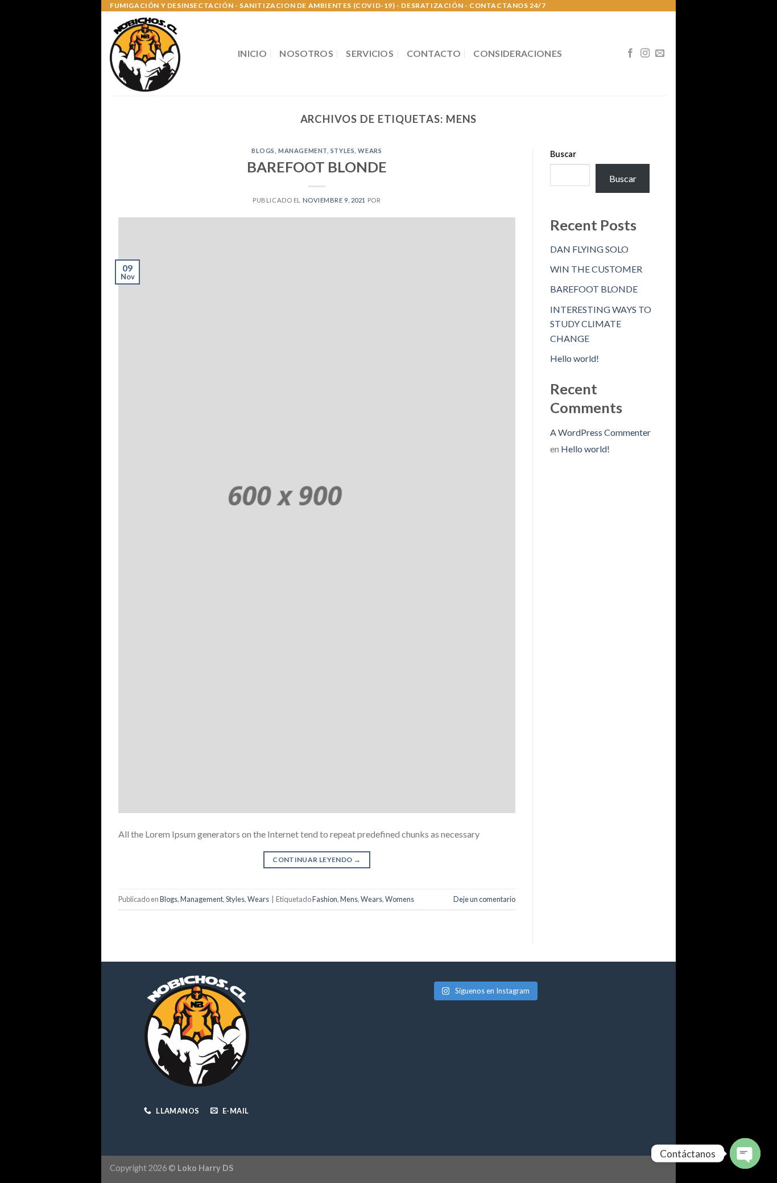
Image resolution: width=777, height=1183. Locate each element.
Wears (370, 150)
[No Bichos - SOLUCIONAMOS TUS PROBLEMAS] (165, 53)
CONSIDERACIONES (517, 53)
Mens (349, 899)
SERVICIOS (370, 53)
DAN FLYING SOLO (589, 249)
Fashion (324, 899)
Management (302, 150)
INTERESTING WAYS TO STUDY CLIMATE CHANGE (600, 324)
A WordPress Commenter (600, 432)
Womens (399, 899)
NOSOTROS (306, 53)
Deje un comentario (484, 899)
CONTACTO (434, 53)
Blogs (263, 150)
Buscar (563, 154)
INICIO (252, 53)
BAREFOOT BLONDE (317, 166)
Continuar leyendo (316, 859)
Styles (342, 150)
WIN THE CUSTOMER (596, 268)
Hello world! (574, 358)
